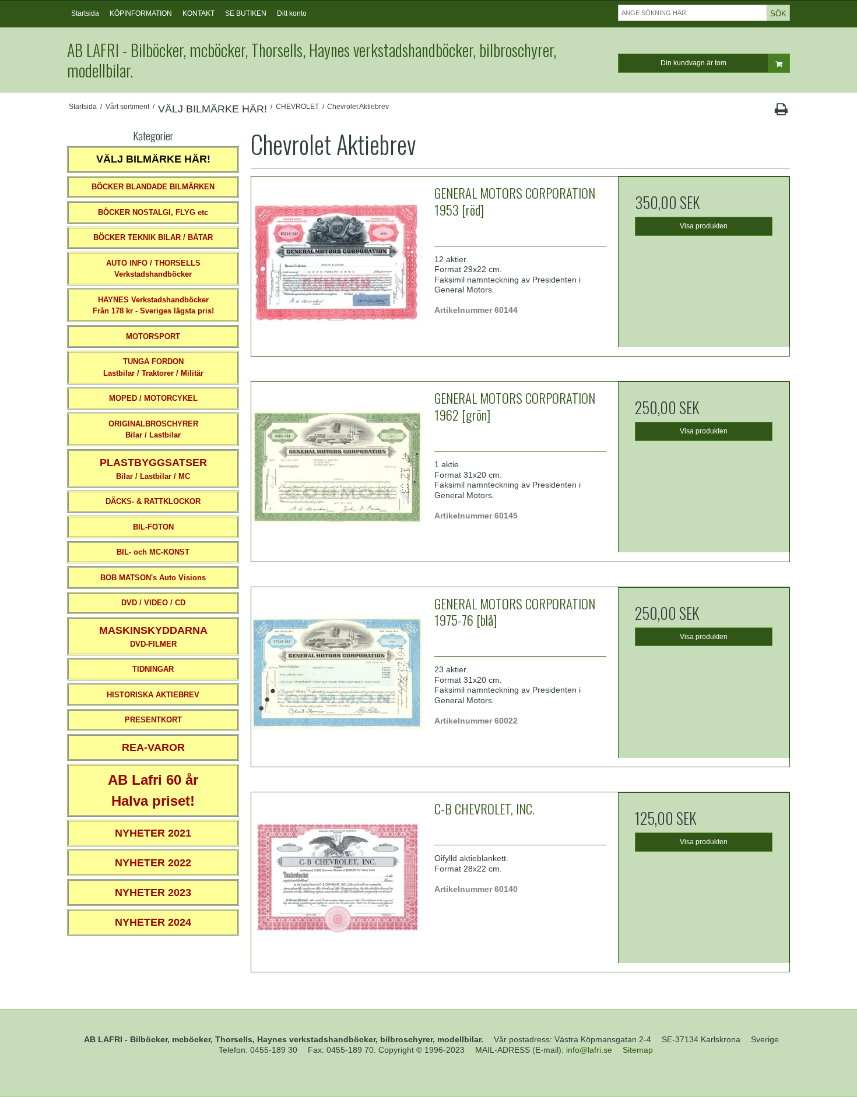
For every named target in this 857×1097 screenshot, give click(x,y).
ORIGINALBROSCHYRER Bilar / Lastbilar (153, 429)
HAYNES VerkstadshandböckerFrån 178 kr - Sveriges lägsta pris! (153, 305)
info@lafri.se (589, 1049)
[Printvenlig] (781, 112)
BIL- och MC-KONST (153, 552)
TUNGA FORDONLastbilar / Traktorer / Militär (153, 367)
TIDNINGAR (153, 669)
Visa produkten (704, 226)
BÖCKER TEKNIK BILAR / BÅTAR (153, 237)
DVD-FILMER (153, 636)
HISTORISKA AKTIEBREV (153, 694)
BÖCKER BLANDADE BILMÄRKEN (153, 186)
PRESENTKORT (153, 719)
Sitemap (638, 1049)
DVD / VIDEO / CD (153, 602)
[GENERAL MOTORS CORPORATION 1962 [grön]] (337, 467)
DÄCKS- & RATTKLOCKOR (153, 501)
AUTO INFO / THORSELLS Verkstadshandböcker (153, 269)
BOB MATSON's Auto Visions (153, 577)
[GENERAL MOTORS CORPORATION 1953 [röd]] (337, 262)
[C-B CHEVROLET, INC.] (337, 878)
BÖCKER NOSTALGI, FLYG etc (153, 212)
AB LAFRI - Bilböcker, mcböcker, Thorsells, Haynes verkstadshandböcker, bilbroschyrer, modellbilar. (311, 60)
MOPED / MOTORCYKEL (153, 398)
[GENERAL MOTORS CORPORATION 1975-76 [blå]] (337, 673)
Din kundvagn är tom (693, 63)
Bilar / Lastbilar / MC (153, 469)
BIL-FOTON (153, 527)
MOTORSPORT (153, 336)
